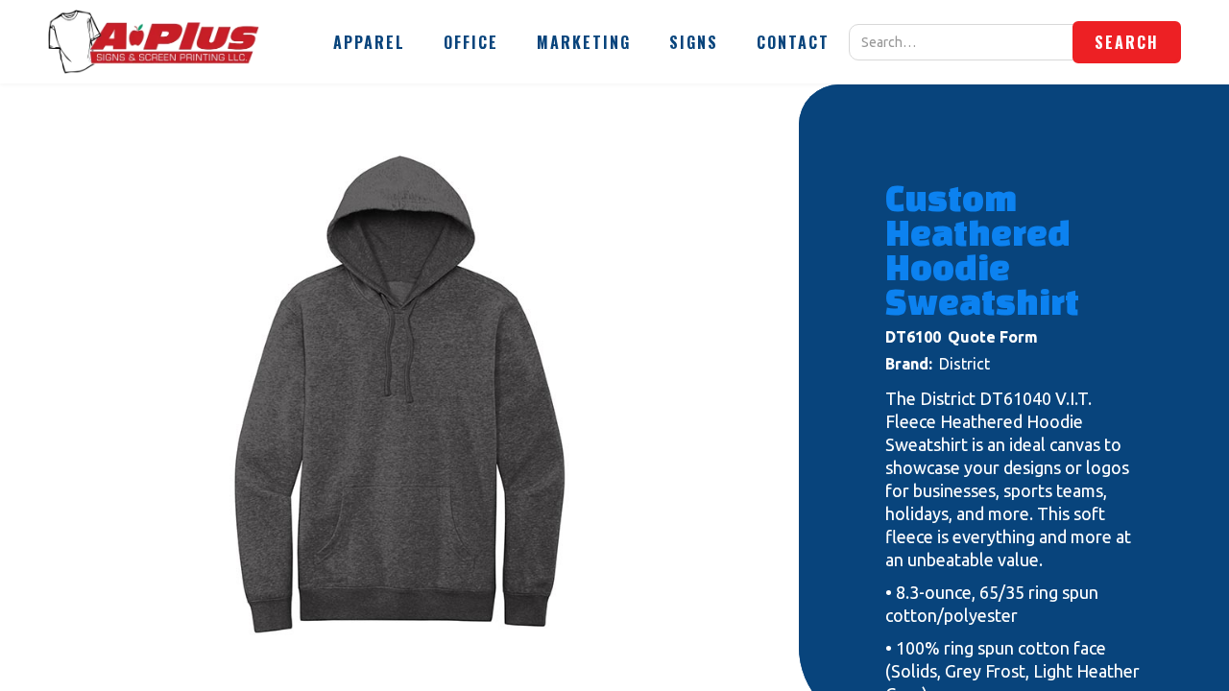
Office (471, 42)
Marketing (584, 42)
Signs (693, 42)
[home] (153, 41)
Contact (793, 42)
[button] (369, 42)
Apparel (369, 42)
